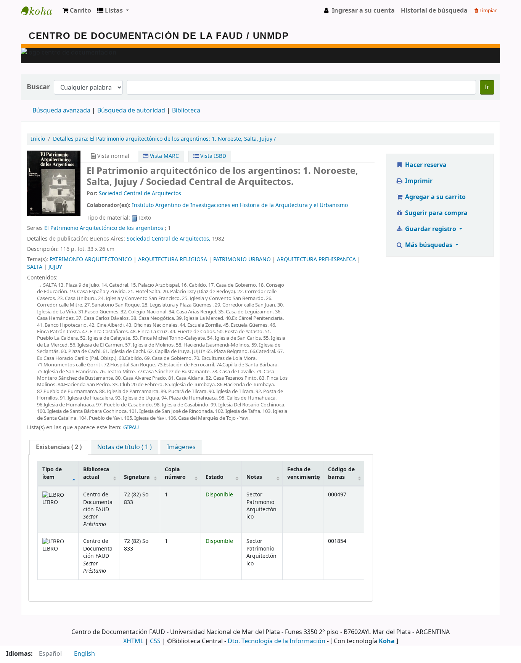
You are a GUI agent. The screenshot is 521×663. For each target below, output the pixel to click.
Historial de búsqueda (434, 10)
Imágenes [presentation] (181, 447)
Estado (215, 477)
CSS (155, 641)
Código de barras (341, 473)
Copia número (175, 473)
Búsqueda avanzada (61, 110)
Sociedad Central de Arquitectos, (169, 239)
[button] (76, 10)
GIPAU (131, 428)
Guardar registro (431, 229)
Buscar (38, 87)
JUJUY (55, 267)
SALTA (34, 267)
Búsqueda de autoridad (131, 110)
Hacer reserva (425, 165)
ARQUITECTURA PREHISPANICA (316, 259)
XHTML (133, 641)
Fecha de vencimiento (303, 473)
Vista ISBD (212, 156)
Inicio (38, 139)
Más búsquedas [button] (429, 245)
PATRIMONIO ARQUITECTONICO (91, 259)
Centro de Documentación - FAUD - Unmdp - (40, 10)
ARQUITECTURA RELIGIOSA (172, 259)
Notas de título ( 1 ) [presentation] (124, 447)
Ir (487, 87)
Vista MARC (163, 156)
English (84, 653)
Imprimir (418, 181)
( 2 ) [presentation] (59, 447)
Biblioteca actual (96, 473)
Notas (254, 477)
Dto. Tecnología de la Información (276, 641)
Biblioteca (186, 110)
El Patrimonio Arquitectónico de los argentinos (103, 228)
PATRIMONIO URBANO (242, 259)
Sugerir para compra (436, 213)
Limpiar (487, 10)
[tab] (58, 447)
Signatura (137, 477)
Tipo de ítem (52, 473)
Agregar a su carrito (435, 197)
